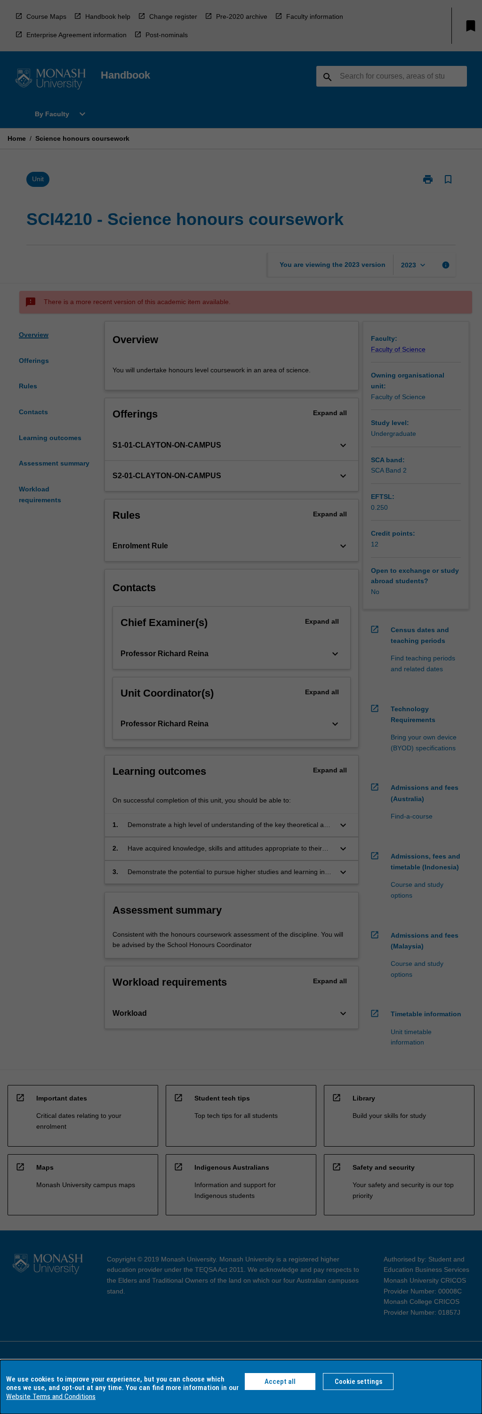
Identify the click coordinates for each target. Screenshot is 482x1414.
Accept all (280, 1381)
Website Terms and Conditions (51, 1396)
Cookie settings (358, 1381)
